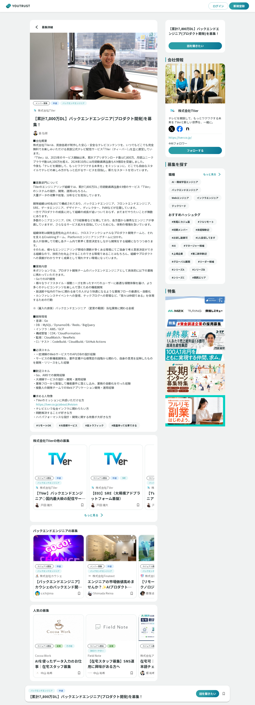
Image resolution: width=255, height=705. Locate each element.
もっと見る (91, 515)
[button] (43, 425)
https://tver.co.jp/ (180, 137)
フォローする (195, 150)
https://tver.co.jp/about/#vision (56, 404)
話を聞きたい (195, 46)
